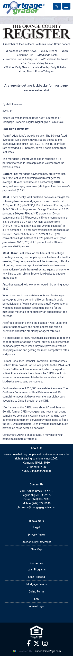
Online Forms (36, 591)
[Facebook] (29, 643)
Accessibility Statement (36, 542)
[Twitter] (36, 643)
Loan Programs (37, 569)
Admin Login (36, 606)
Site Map (36, 549)
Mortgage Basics (36, 584)
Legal (36, 527)
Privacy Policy (36, 534)
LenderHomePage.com (47, 651)
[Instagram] (45, 643)
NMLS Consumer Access (36, 470)
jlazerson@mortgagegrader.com (36, 507)
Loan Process (36, 576)
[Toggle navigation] (66, 6)
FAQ (36, 599)
